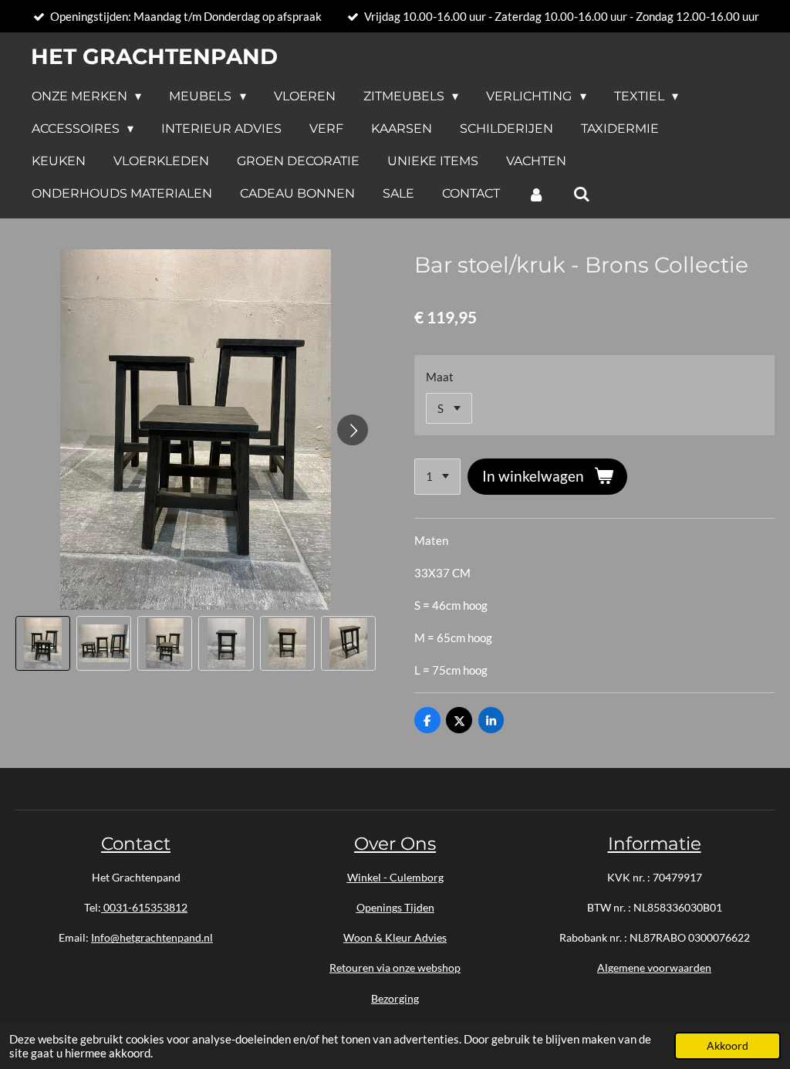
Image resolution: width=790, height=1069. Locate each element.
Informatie (654, 843)
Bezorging (395, 998)
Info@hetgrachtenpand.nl (152, 937)
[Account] (536, 194)
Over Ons (395, 843)
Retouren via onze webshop (395, 967)
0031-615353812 (144, 907)
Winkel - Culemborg (395, 877)
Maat (440, 377)
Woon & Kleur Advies (395, 937)
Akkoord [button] (727, 1046)
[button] (42, 643)
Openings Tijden (395, 907)
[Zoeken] (580, 194)
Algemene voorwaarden (654, 967)
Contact (135, 843)
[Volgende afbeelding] (352, 429)
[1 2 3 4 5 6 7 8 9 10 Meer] (437, 476)
